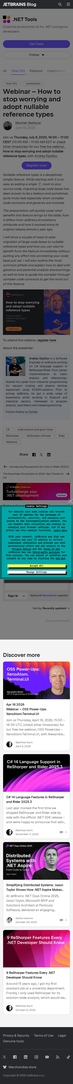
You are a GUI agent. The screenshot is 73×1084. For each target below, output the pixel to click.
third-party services (46, 552)
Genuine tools (13, 1041)
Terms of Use (51, 549)
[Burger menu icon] (68, 4)
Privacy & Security (16, 1035)
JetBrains (33, 1075)
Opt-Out (60, 558)
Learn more (60, 530)
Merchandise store (21, 1067)
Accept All (36, 565)
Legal (62, 1035)
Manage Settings (36, 572)
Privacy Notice (21, 549)
